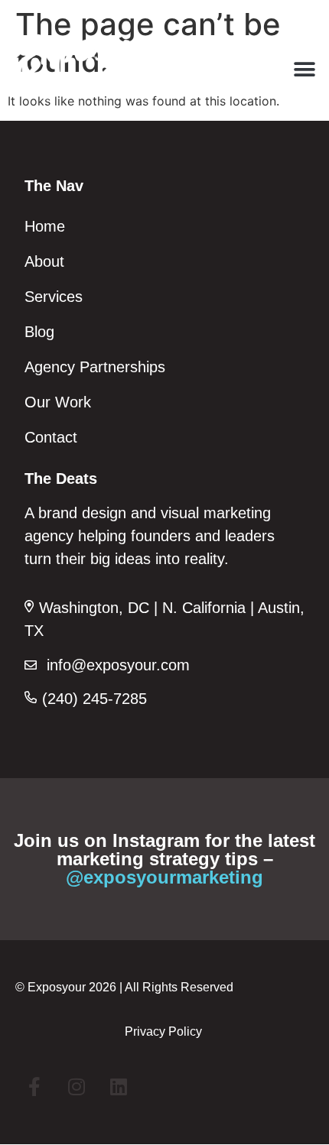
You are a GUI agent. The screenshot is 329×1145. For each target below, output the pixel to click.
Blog (39, 331)
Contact (50, 437)
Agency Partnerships (94, 366)
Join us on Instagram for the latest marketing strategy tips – (164, 858)
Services (53, 296)
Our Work (57, 402)
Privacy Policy (163, 1031)
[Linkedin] (118, 1087)
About (44, 261)
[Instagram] (76, 1087)
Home (44, 226)
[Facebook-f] (34, 1087)
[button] (304, 69)
